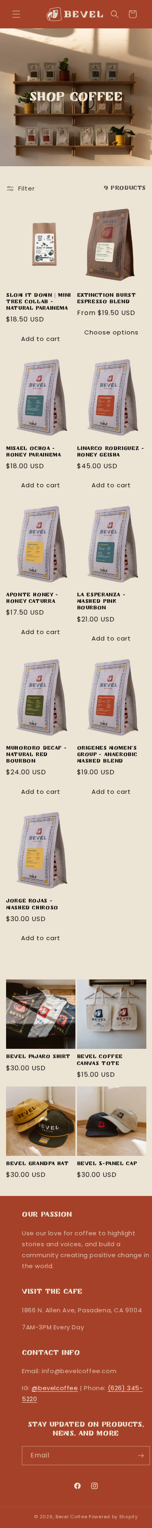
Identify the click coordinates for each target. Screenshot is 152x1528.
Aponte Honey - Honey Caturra (32, 598)
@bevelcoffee (55, 1388)
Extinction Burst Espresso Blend (106, 298)
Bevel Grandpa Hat (37, 1164)
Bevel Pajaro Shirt (38, 1056)
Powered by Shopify (113, 1516)
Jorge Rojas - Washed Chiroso (32, 904)
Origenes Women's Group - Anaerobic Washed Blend (107, 755)
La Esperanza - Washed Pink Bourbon (101, 602)
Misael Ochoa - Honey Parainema (33, 452)
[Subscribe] (141, 1455)
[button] (16, 14)
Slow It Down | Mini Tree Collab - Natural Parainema (38, 302)
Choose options (111, 332)
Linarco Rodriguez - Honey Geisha (110, 452)
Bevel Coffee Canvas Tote (100, 1060)
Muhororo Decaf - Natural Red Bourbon (36, 755)
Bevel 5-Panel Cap (107, 1164)
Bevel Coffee (71, 1516)
